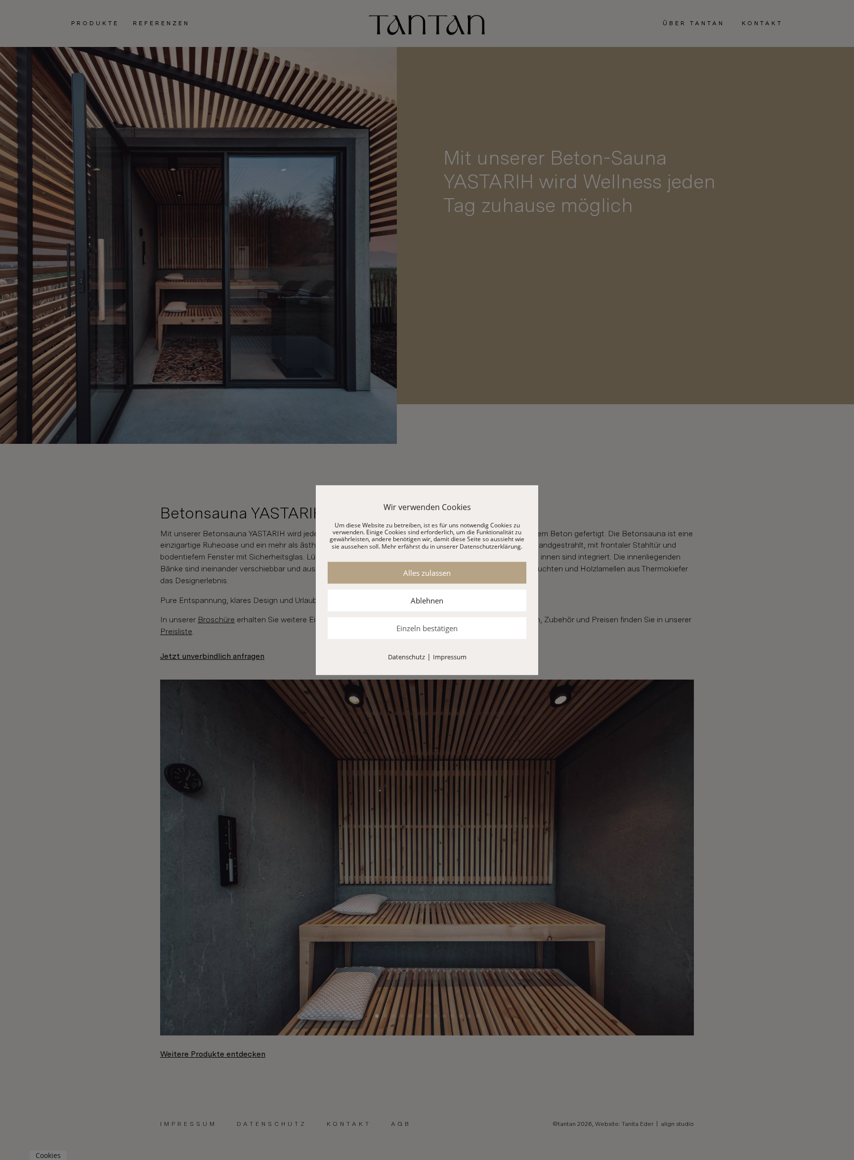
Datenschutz (406, 656)
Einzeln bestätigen (427, 628)
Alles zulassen (427, 573)
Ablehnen (427, 600)
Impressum (450, 656)
